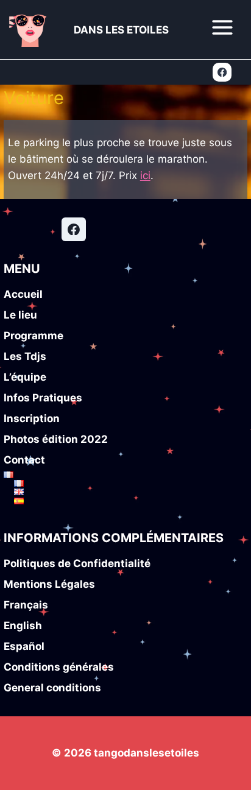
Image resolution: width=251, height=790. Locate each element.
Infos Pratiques (43, 398)
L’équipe (25, 377)
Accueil (23, 294)
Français (26, 605)
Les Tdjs (25, 356)
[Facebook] (222, 72)
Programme (33, 336)
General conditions (52, 688)
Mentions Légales (49, 584)
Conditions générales (59, 667)
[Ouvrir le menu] (222, 27)
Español (24, 646)
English (23, 625)
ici (145, 175)
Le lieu (20, 315)
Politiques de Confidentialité (77, 563)
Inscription (32, 418)
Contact (24, 460)
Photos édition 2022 (56, 439)
